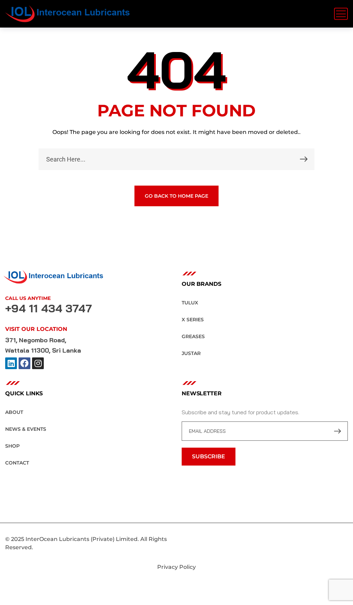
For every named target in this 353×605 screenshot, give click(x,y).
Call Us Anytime (28, 298)
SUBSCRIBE (208, 456)
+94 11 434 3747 (48, 308)
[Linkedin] (11, 363)
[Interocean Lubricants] (67, 13)
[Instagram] (38, 363)
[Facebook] (24, 363)
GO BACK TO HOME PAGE (176, 196)
